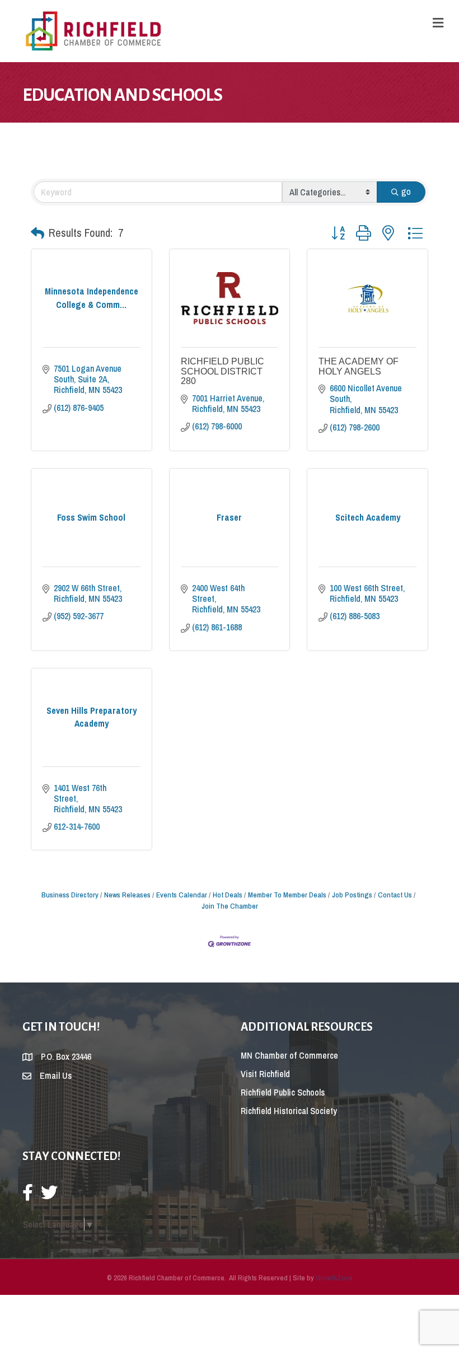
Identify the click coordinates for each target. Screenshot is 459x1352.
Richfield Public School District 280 (222, 371)
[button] (37, 233)
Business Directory (70, 895)
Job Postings (352, 895)
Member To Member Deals (287, 895)
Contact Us (395, 895)
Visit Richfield (265, 1074)
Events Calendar (181, 895)
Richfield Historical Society (289, 1111)
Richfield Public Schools (283, 1092)
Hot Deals (227, 895)
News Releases (127, 895)
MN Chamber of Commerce (289, 1055)
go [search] (406, 191)
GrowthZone (334, 1278)
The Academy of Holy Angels (359, 366)
